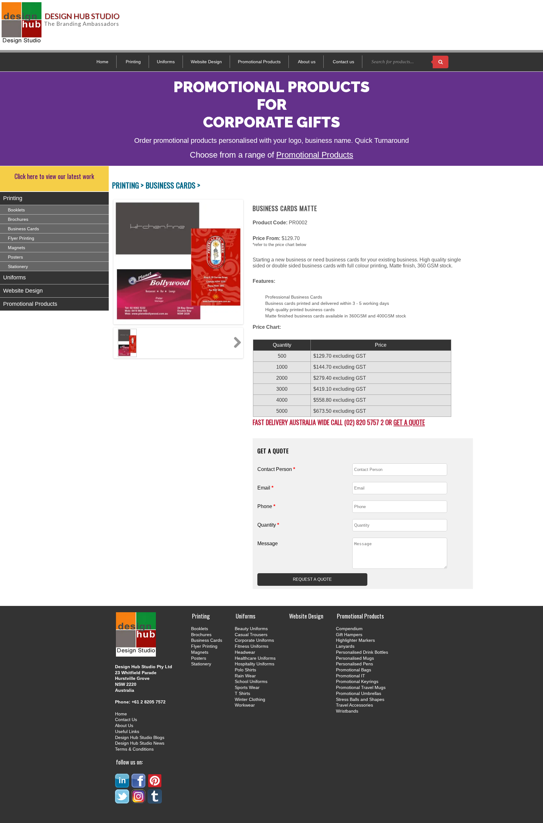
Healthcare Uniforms (255, 658)
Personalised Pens (354, 663)
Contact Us (126, 719)
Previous (118, 261)
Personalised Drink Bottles (362, 652)
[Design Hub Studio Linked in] (122, 785)
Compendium (349, 628)
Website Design (206, 61)
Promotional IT (350, 675)
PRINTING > (128, 185)
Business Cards (23, 228)
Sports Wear (247, 687)
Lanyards (345, 646)
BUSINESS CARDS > (172, 185)
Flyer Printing (21, 238)
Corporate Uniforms (254, 640)
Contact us (343, 61)
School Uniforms (251, 681)
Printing (133, 61)
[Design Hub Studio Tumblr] (155, 801)
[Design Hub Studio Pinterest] (155, 785)
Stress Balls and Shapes (360, 699)
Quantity (268, 525)
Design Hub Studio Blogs (139, 737)
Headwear (245, 652)
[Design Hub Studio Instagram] (138, 801)
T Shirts (242, 693)
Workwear (245, 705)
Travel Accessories (354, 705)
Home (102, 61)
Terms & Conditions (134, 749)
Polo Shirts (245, 669)
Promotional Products (259, 61)
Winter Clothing (250, 699)
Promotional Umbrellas (358, 693)
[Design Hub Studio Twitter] (122, 801)
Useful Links (127, 731)
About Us (124, 725)
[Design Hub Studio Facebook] (138, 785)
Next (235, 261)
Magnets (16, 247)
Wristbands (347, 711)
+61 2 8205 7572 (149, 701)
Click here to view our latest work (54, 176)
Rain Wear (245, 675)
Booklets (16, 209)
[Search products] (440, 62)
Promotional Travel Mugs (361, 687)
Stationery (18, 266)
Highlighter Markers (355, 640)
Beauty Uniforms (251, 628)
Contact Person (276, 469)
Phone (266, 506)
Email (265, 487)
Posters (15, 257)
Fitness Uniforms (251, 646)
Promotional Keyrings (357, 681)
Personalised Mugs (355, 658)
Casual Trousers (251, 634)
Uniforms (166, 61)
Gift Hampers (349, 634)
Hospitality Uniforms (254, 663)
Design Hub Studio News (139, 743)
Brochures (18, 219)
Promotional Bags (353, 669)
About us (306, 61)
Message (267, 543)
